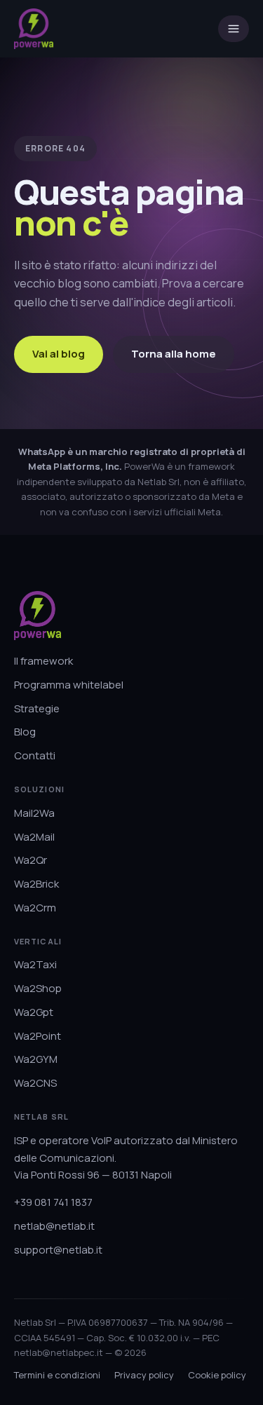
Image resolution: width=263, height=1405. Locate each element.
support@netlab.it (58, 1249)
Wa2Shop (38, 988)
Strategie (37, 708)
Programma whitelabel (68, 684)
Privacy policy (144, 1375)
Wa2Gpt (33, 1012)
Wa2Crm (35, 907)
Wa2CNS (35, 1082)
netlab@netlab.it (54, 1226)
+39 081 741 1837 (53, 1202)
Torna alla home (173, 353)
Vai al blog (58, 353)
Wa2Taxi (35, 964)
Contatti (34, 755)
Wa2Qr (30, 860)
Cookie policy (217, 1375)
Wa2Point (37, 1036)
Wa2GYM (36, 1059)
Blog (25, 731)
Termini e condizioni (57, 1375)
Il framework (43, 660)
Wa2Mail (34, 836)
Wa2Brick (36, 883)
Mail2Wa (34, 813)
